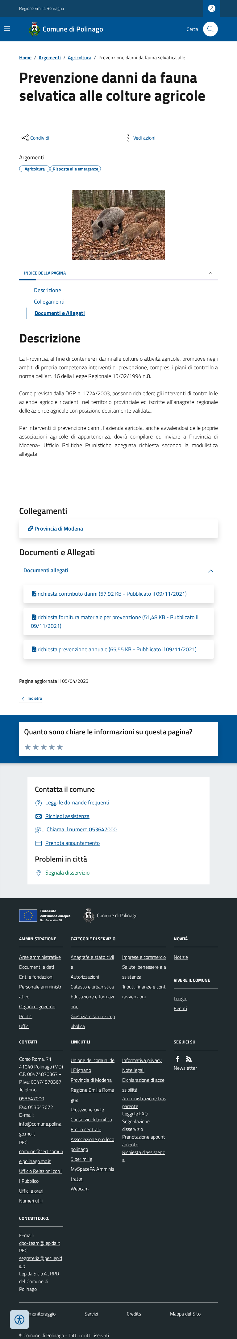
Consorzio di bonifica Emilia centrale (91, 1124)
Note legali (133, 1070)
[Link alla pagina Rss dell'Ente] (189, 1059)
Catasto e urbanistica (92, 986)
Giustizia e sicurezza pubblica (93, 1021)
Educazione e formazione (92, 1001)
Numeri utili (31, 1200)
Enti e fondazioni (36, 976)
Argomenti (50, 57)
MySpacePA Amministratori (92, 1173)
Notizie (181, 957)
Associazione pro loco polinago (92, 1144)
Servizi (91, 1313)
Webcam (80, 1188)
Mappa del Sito (185, 1313)
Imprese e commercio (144, 957)
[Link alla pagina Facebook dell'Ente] (177, 1059)
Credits (134, 1313)
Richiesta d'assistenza (143, 1156)
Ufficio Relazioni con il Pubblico (40, 1176)
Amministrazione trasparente (144, 1102)
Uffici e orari (31, 1190)
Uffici (24, 1026)
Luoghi (180, 998)
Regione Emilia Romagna (41, 8)
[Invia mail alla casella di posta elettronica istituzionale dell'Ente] (41, 1129)
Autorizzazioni (85, 976)
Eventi (180, 1008)
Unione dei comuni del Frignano (92, 1065)
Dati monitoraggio (37, 1313)
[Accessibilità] (19, 1319)
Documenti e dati (36, 967)
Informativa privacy (142, 1060)
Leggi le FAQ (135, 1113)
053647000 (31, 1098)
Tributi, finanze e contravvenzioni (144, 991)
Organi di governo (37, 1006)
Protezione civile (87, 1109)
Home (25, 57)
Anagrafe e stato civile (92, 962)
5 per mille (81, 1159)
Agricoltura (79, 57)
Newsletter (185, 1068)
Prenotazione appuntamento (143, 1140)
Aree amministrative (40, 957)
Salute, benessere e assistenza (144, 971)
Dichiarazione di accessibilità (143, 1084)
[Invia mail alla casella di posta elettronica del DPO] (39, 1243)
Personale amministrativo (40, 991)
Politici (25, 1016)
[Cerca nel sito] (208, 29)
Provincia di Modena (91, 1080)
